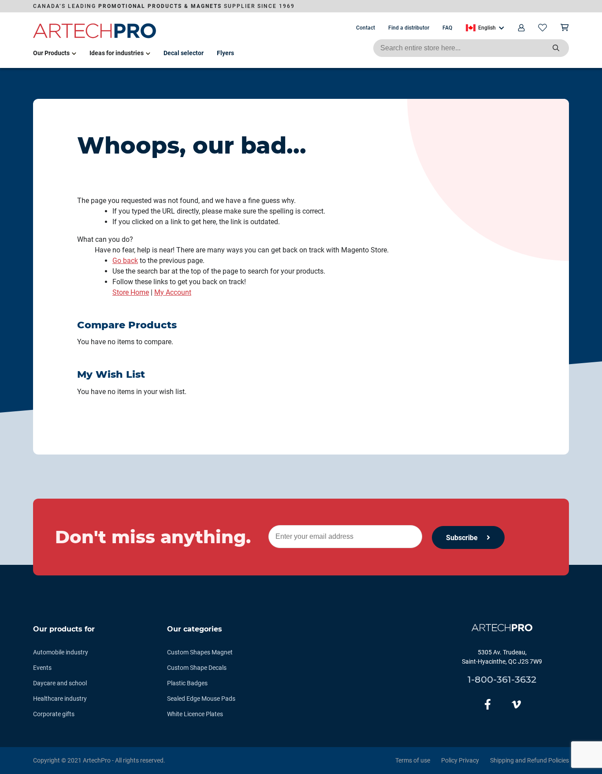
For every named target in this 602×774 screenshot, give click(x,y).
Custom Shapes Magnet (200, 652)
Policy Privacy (460, 760)
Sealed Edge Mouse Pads (201, 698)
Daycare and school (60, 683)
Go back (125, 260)
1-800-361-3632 (502, 679)
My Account (172, 292)
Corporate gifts (53, 714)
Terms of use (412, 760)
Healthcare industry (60, 698)
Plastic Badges (187, 683)
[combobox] (471, 48)
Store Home (130, 292)
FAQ (447, 28)
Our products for (64, 629)
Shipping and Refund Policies (529, 760)
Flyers (225, 52)
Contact (365, 28)
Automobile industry (60, 652)
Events (42, 667)
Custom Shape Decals (197, 667)
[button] (485, 28)
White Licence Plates (195, 714)
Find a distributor (408, 28)
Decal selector (184, 52)
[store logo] (94, 37)
